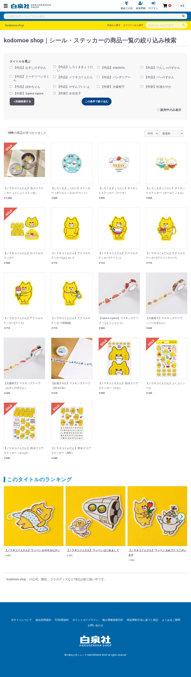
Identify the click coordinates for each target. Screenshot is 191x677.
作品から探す (113, 25)
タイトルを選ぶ (20, 61)
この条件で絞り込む (96, 101)
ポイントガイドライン (85, 619)
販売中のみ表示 (170, 110)
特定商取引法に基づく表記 (142, 619)
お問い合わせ (95, 625)
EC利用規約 (62, 619)
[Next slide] (181, 516)
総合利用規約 (43, 619)
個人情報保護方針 (112, 619)
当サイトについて (21, 619)
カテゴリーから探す (133, 25)
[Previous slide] (10, 516)
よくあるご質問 (171, 619)
